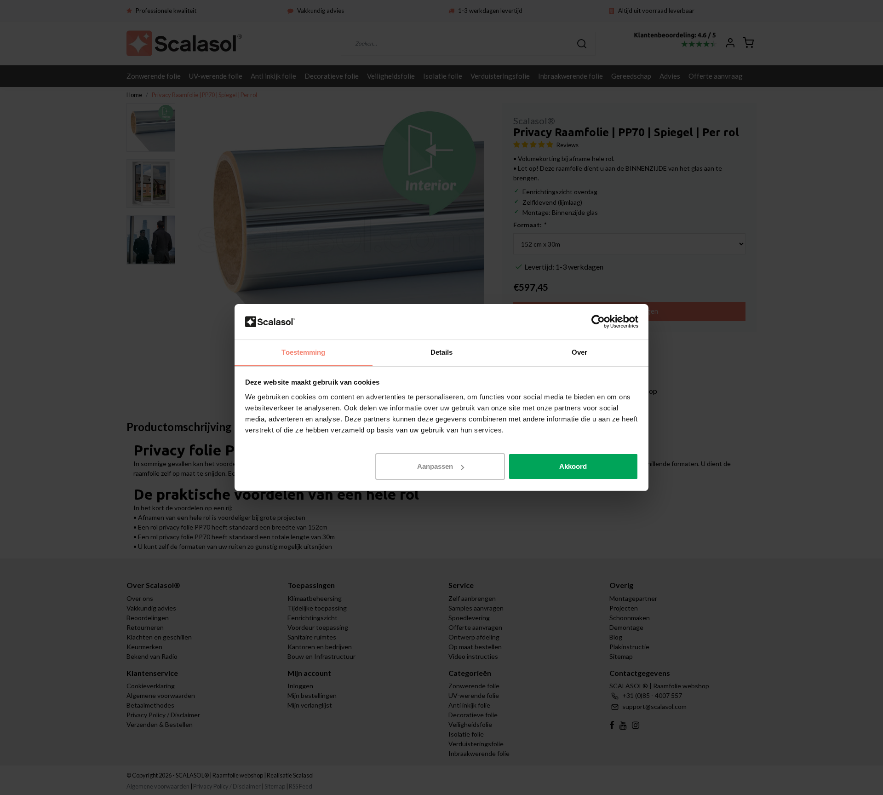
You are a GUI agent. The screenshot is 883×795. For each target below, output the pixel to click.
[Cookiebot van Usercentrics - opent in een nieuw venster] (598, 322)
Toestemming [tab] (303, 352)
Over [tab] (579, 352)
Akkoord (573, 466)
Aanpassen (435, 466)
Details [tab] (441, 352)
